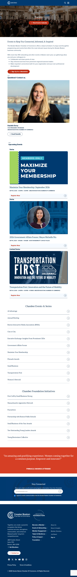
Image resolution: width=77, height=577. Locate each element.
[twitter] (12, 560)
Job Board (54, 534)
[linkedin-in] (16, 560)
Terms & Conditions (26, 565)
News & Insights (55, 528)
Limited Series (15, 249)
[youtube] (19, 560)
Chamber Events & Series (38, 306)
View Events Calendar (40, 23)
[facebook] (9, 560)
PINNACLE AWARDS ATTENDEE (38, 469)
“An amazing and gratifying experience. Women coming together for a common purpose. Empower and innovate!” (38, 457)
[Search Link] (65, 3)
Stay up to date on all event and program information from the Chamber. (38, 488)
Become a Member (38, 525)
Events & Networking (39, 528)
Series (12, 149)
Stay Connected (38, 484)
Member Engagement (39, 531)
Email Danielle (16, 134)
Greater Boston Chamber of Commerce (20, 130)
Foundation (36, 540)
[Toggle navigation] (67, 3)
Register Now (15, 195)
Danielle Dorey (13, 125)
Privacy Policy (12, 565)
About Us (53, 525)
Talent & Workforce (38, 534)
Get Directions (14, 547)
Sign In (53, 537)
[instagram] (26, 560)
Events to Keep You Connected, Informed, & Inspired (30, 41)
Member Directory (56, 531)
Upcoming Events (15, 144)
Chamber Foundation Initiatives (38, 391)
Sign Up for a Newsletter (20, 71)
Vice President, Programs (16, 128)
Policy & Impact (37, 537)
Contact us (15, 553)
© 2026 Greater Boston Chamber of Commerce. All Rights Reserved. (28, 571)
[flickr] (23, 560)
